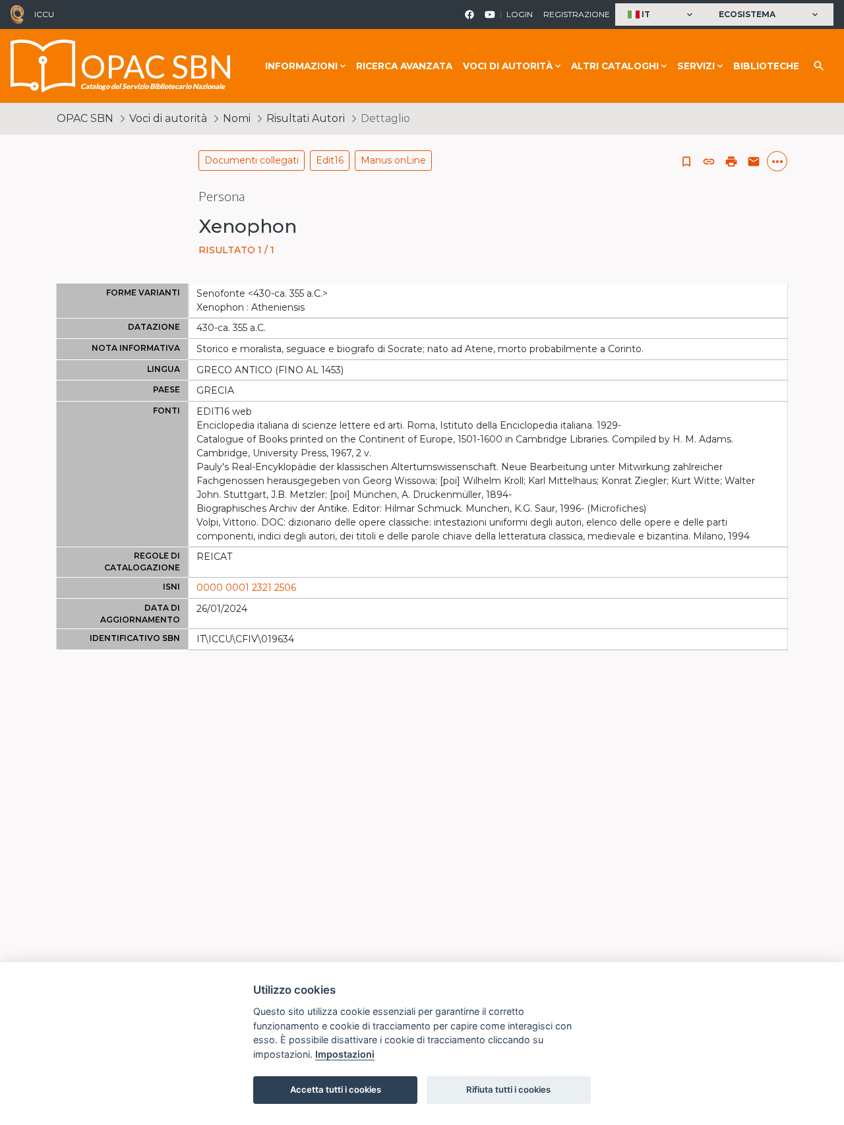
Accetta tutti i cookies (335, 1089)
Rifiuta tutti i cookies (508, 1089)
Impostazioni (345, 1054)
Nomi (237, 118)
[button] (661, 14)
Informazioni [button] (301, 66)
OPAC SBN (85, 118)
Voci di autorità (168, 118)
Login (519, 14)
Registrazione (576, 14)
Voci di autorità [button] (508, 66)
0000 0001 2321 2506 (246, 587)
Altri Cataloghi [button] (615, 66)
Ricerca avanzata (404, 66)
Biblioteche (766, 66)
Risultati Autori (305, 118)
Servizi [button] (696, 66)
